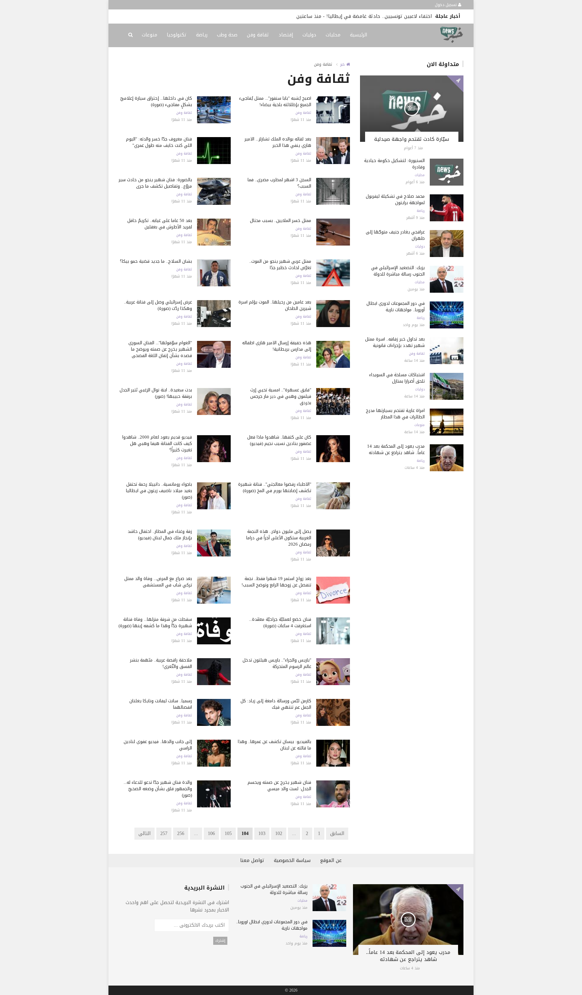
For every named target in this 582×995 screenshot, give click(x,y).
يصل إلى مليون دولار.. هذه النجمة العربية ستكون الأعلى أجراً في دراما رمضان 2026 (278, 537)
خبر (343, 64)
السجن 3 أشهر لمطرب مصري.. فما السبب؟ (279, 182)
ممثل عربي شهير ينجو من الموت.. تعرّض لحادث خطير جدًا (280, 264)
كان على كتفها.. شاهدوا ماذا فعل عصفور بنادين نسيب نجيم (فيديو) (279, 440)
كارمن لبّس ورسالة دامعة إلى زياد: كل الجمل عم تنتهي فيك (275, 704)
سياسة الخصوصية (292, 860)
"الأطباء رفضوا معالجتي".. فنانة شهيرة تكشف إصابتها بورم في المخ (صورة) (274, 487)
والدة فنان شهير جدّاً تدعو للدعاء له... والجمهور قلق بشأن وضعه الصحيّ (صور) (158, 788)
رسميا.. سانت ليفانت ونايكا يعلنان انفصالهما (160, 704)
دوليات (309, 34)
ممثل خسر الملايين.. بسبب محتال (280, 220)
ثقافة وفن (258, 34)
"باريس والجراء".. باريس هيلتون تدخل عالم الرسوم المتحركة (277, 663)
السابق (337, 833)
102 (278, 833)
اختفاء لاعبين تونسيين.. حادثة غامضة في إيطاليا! (379, 16)
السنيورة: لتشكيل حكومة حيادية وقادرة (394, 163)
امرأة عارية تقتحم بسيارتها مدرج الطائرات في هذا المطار (395, 413)
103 (261, 833)
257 (163, 833)
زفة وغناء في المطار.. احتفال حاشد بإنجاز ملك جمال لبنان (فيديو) (160, 534)
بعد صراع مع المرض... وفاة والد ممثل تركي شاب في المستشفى (158, 581)
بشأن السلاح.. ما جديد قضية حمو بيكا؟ (156, 261)
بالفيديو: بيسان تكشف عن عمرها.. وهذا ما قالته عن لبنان (274, 744)
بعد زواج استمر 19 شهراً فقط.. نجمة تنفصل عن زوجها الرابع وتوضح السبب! (276, 581)
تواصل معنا (252, 860)
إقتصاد (286, 34)
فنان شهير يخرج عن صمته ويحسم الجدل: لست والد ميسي (279, 785)
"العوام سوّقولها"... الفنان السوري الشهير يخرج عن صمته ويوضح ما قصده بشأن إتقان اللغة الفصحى (160, 349)
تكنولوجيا (177, 34)
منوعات (149, 34)
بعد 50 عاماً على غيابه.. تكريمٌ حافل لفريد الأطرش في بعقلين (159, 223)
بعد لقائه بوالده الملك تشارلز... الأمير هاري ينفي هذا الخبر (278, 142)
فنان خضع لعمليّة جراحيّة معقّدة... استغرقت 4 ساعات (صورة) (280, 622)
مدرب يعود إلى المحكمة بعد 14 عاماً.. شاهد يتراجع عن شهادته (396, 449)
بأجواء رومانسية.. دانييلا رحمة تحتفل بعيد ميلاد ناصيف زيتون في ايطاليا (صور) (159, 490)
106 (211, 833)
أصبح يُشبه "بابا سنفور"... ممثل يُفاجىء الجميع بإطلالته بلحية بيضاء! (275, 101)
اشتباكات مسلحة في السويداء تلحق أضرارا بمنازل (397, 378)
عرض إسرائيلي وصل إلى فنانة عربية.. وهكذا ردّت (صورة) (158, 305)
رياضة (201, 34)
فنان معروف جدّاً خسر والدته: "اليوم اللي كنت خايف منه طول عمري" (159, 142)
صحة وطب (227, 34)
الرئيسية (358, 34)
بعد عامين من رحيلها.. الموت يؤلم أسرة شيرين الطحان (274, 305)
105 (228, 833)
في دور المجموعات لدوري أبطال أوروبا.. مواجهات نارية (395, 306)
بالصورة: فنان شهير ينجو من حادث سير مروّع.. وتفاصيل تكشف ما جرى (155, 182)
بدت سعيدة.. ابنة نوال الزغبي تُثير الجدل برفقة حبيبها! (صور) (156, 393)
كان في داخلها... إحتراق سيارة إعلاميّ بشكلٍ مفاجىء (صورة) (156, 101)
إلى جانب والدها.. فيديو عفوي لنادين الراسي (158, 744)
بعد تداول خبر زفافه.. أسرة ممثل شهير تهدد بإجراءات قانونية (395, 342)
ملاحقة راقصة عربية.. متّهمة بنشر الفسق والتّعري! (161, 663)
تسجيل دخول (446, 4)
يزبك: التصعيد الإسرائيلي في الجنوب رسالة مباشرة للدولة (398, 270)
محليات (333, 34)
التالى (144, 833)
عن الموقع (331, 860)
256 (180, 833)
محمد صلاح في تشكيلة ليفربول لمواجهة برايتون (395, 199)
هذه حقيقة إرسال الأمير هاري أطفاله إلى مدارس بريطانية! (276, 346)
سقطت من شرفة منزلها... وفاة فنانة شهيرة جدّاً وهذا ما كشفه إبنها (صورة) (155, 622)
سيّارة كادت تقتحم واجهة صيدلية (411, 139)
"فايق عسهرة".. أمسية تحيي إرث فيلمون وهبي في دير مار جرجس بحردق (280, 396)
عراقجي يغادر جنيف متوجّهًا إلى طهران (395, 235)
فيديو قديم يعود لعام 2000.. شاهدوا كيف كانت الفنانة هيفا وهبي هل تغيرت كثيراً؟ (157, 443)
